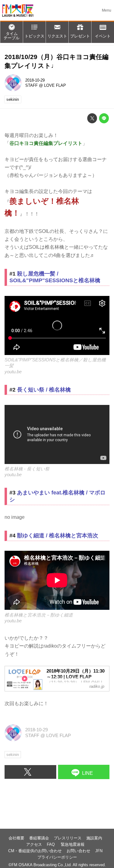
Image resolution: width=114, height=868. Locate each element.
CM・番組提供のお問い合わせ (35, 851)
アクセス (34, 844)
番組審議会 (39, 838)
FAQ (51, 844)
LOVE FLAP (55, 85)
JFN (98, 851)
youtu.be (13, 371)
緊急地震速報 (73, 844)
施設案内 (94, 838)
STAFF (31, 85)
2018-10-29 (35, 80)
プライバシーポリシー (57, 857)
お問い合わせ (78, 851)
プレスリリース (67, 838)
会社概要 (16, 838)
